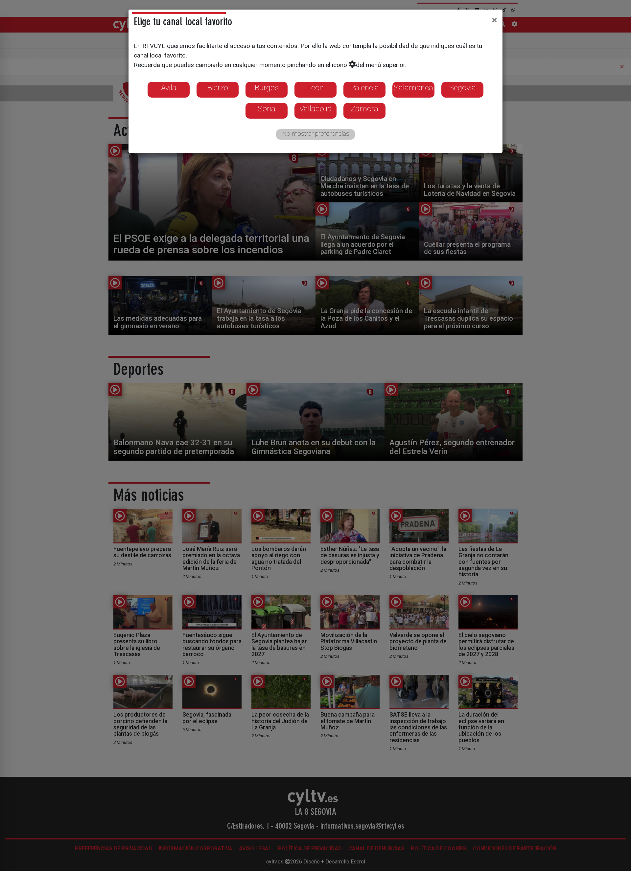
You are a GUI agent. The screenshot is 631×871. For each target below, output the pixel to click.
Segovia (462, 87)
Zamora (364, 108)
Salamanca (413, 87)
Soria (266, 108)
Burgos (267, 87)
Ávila (168, 87)
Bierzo (217, 87)
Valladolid (315, 108)
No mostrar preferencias (315, 133)
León (315, 87)
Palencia (364, 87)
